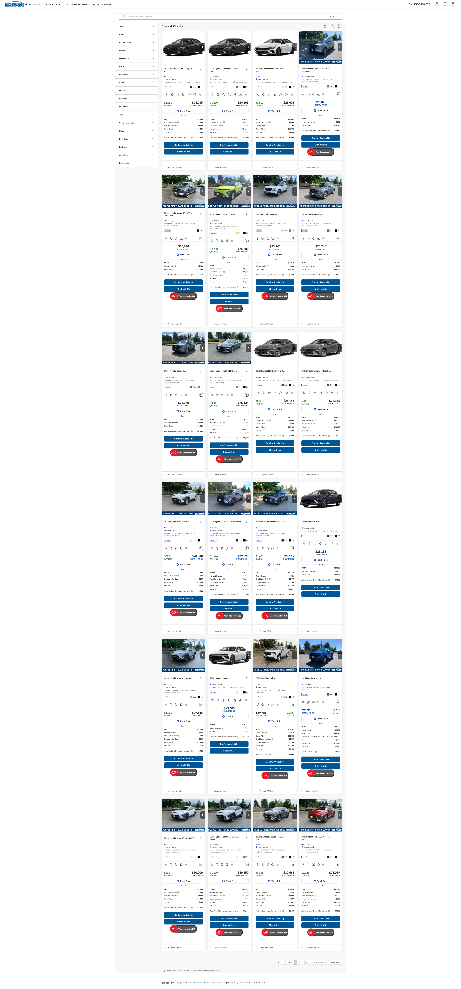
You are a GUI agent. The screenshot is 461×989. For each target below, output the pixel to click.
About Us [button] (106, 4)
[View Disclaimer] (200, 94)
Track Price (185, 111)
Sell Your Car (73, 4)
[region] (183, 129)
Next (315, 962)
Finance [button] (86, 4)
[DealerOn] (168, 983)
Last (323, 962)
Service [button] (95, 4)
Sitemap (200, 983)
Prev (290, 962)
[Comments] (338, 94)
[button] (202, 47)
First (281, 962)
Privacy (206, 983)
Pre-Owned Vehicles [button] (54, 4)
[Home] (26, 4)
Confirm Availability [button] (183, 144)
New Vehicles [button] (35, 4)
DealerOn (193, 983)
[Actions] (201, 70)
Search (331, 16)
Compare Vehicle (175, 167)
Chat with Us (183, 151)
